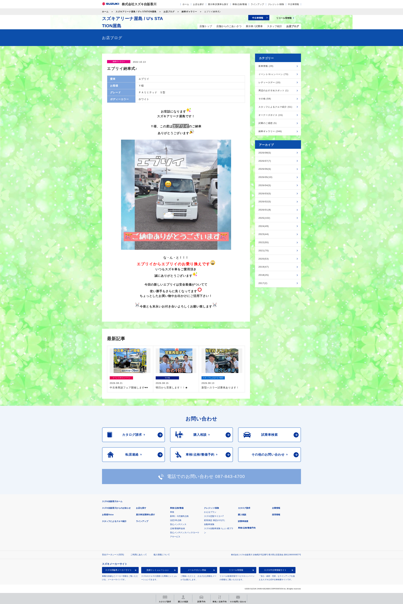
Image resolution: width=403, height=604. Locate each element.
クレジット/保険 (276, 4)
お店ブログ (169, 11)
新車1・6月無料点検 (179, 516)
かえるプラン (210, 512)
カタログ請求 (244, 508)
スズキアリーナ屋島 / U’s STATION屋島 (136, 11)
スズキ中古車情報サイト (275, 570)
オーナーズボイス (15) (270, 115)
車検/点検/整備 (239, 4)
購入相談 (242, 514)
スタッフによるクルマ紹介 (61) (275, 107)
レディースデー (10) (269, 82)
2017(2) (262, 283)
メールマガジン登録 (197, 570)
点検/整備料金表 (177, 528)
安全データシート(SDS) (113, 554)
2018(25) (263, 275)
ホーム (185, 4)
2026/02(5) (264, 201)
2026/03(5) (264, 193)
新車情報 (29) (265, 66)
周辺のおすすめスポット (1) (273, 90)
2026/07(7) (264, 161)
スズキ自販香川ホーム (112, 501)
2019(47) (263, 267)
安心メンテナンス (178, 524)
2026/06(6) (264, 169)
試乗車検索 (243, 521)
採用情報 (276, 514)
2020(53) (263, 258)
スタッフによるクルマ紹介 (114, 521)
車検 (172, 512)
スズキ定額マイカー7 (214, 516)
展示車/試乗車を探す (218, 4)
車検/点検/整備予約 (247, 528)
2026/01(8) (264, 209)
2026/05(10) (265, 177)
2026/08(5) (264, 152)
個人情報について (161, 554)
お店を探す (198, 4)
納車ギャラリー (189, 11)
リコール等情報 (236, 570)
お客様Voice (108, 514)
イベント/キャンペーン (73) (273, 74)
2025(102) (264, 218)
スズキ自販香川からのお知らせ (116, 508)
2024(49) (263, 226)
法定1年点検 (175, 520)
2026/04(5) (264, 185)
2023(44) (263, 234)
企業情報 (276, 508)
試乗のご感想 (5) (267, 123)
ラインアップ (257, 4)
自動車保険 (209, 524)
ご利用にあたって (139, 554)
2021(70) (263, 250)
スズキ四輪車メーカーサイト (118, 570)
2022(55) (263, 242)
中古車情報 (293, 4)
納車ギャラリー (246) (270, 131)
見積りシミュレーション (157, 570)
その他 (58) (264, 98)
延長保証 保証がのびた (214, 520)
